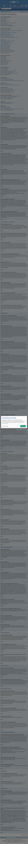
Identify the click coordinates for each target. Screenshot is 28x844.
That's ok (23, 426)
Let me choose (5, 426)
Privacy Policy (5, 423)
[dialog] (14, 422)
